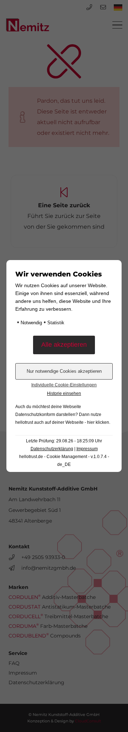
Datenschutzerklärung (52, 448)
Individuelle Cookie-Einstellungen (64, 384)
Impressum (87, 448)
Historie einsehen (64, 393)
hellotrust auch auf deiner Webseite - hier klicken (62, 422)
